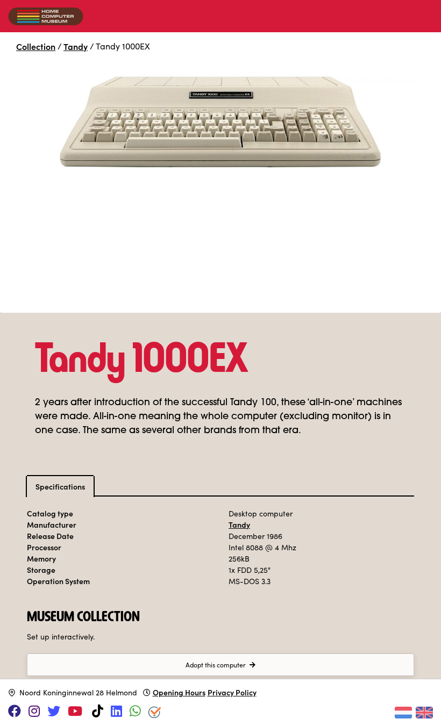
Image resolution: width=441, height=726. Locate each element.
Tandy (75, 46)
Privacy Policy (232, 692)
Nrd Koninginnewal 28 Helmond (78, 692)
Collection (35, 46)
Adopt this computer (216, 664)
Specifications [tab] (60, 486)
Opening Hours (179, 692)
